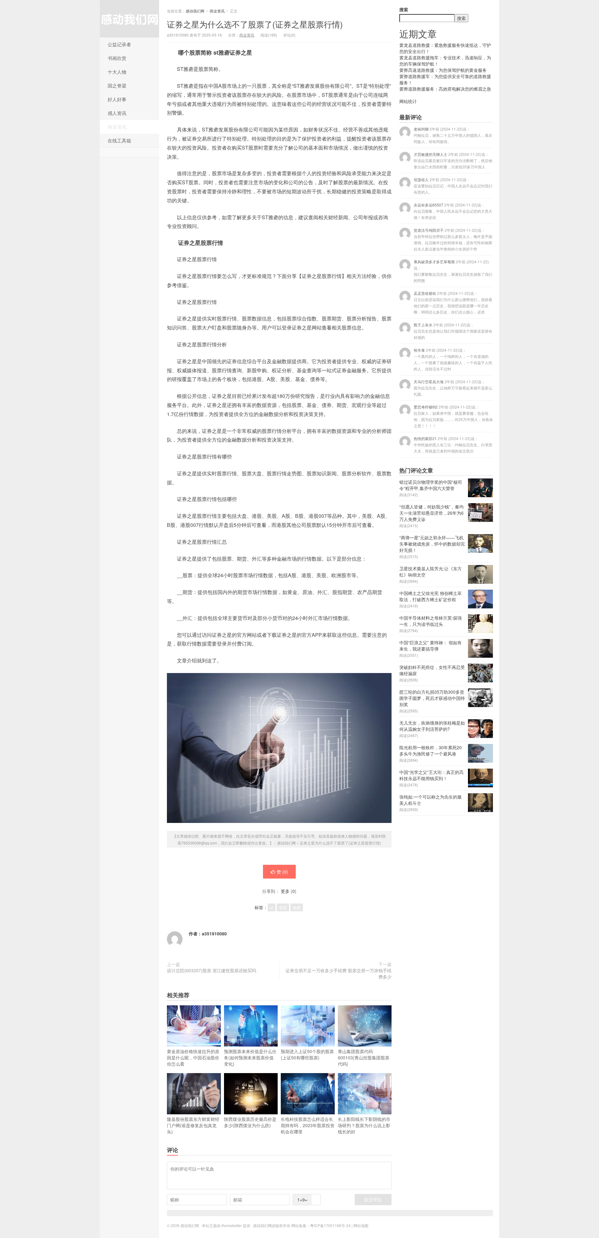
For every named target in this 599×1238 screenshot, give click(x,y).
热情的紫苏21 (453, 444)
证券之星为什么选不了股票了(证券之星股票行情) (255, 24)
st (271, 907)
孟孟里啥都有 (453, 302)
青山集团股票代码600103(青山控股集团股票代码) (363, 1057)
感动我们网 (129, 18)
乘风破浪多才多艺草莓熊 (453, 271)
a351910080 (214, 933)
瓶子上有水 (453, 331)
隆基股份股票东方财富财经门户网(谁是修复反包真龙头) (193, 1125)
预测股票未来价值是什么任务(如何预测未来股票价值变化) (250, 1057)
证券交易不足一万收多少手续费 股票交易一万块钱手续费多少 (338, 973)
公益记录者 (119, 44)
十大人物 (117, 71)
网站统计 (408, 101)
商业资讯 (117, 126)
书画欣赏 (117, 58)
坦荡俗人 (453, 186)
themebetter (232, 1225)
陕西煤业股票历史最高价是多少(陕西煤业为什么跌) (250, 1122)
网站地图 (360, 1225)
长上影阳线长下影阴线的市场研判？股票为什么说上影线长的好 (364, 1125)
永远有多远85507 (453, 211)
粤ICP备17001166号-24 (330, 1225)
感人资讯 (117, 113)
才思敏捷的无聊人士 (453, 160)
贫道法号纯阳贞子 (453, 239)
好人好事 (117, 99)
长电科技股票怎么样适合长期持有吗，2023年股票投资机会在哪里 (307, 1125)
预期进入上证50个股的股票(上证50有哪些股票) (307, 1054)
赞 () (282, 872)
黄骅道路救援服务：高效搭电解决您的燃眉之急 (445, 89)
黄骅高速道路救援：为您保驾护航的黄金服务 (443, 70)
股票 (283, 907)
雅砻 (296, 907)
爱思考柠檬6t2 (453, 416)
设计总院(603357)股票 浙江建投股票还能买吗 (211, 970)
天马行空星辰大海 (453, 388)
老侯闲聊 (453, 135)
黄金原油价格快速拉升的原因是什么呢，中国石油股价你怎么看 (193, 1057)
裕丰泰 (453, 359)
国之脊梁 (117, 85)
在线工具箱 (119, 140)
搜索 (403, 9)
